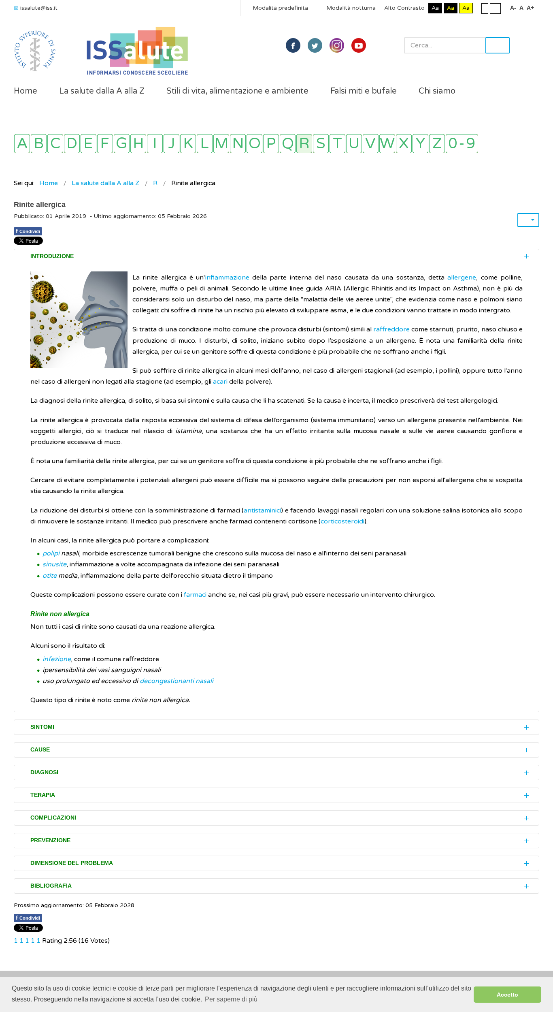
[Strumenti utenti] (528, 220)
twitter (315, 45)
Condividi (28, 231)
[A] (22, 144)
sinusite (54, 564)
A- (513, 7)
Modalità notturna (350, 7)
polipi (52, 553)
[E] (88, 144)
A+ (530, 7)
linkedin (337, 45)
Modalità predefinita (279, 7)
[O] (254, 144)
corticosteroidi (342, 521)
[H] (138, 144)
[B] (38, 144)
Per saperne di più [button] (231, 999)
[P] (271, 144)
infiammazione (227, 277)
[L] (204, 144)
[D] (72, 144)
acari (220, 382)
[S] (321, 144)
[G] (121, 144)
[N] (238, 144)
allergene (461, 277)
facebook (293, 45)
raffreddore (391, 329)
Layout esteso (495, 8)
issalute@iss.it (38, 7)
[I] (155, 144)
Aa (435, 7)
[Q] (287, 144)
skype (359, 45)
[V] (370, 144)
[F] (105, 144)
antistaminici (262, 510)
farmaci (195, 595)
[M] (221, 144)
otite (50, 576)
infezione (57, 659)
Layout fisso (484, 8)
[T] (337, 144)
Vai (497, 45)
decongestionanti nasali (176, 681)
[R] (304, 144)
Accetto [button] (507, 994)
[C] (55, 144)
